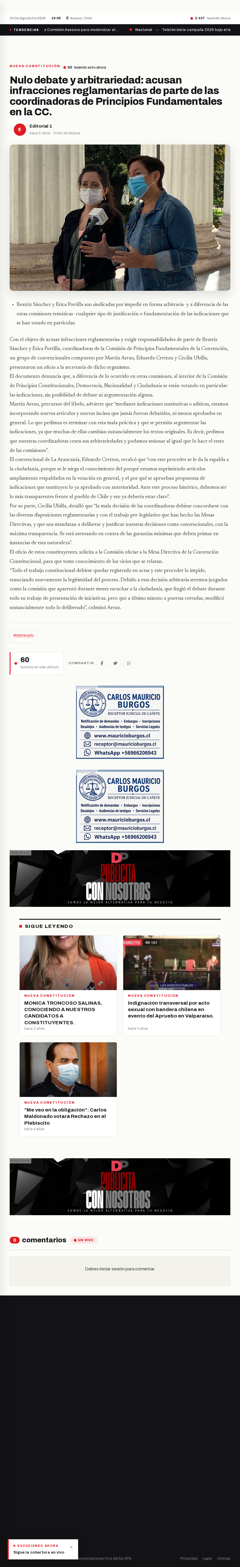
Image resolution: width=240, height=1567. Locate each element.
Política (16, 1506)
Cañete (131, 1398)
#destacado (23, 635)
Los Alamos (134, 1418)
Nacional (17, 1486)
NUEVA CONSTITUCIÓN (35, 66)
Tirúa (129, 1428)
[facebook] (11, 1422)
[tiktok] (41, 1422)
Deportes (18, 1496)
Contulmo (133, 1458)
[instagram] (26, 1422)
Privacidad (189, 1558)
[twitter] (19, 1422)
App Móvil (146, 1508)
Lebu (128, 1448)
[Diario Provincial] (34, 46)
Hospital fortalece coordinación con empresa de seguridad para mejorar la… (138, 6)
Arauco (130, 1438)
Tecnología (20, 1526)
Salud (15, 1516)
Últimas (223, 1558)
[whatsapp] (48, 1422)
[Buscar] (225, 46)
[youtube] (34, 1422)
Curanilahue (135, 1408)
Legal (207, 1558)
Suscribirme (115, 1350)
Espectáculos (22, 1536)
